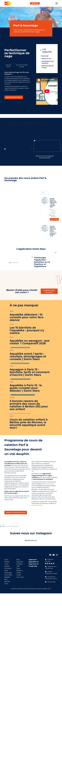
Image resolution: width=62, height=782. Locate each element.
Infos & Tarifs (54, 219)
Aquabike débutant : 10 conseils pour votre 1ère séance (26, 317)
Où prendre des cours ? (13, 97)
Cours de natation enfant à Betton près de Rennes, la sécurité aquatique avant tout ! (29, 423)
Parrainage (8, 573)
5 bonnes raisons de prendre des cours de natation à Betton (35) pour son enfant (29, 405)
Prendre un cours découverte (15, 512)
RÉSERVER (35, 3)
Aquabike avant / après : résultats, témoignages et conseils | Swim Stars (28, 356)
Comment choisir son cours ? (49, 291)
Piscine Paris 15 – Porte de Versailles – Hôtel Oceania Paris (53, 203)
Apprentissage (49, 484)
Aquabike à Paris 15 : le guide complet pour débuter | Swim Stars (26, 388)
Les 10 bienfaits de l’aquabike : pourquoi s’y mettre (27, 330)
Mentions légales (42, 588)
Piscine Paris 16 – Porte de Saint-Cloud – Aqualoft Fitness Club (53, 231)
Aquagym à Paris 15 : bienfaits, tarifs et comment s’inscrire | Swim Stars (30, 372)
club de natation (37, 505)
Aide (18, 566)
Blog (18, 559)
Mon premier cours (7, 581)
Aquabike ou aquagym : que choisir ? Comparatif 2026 (30, 342)
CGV (49, 588)
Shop (18, 568)
